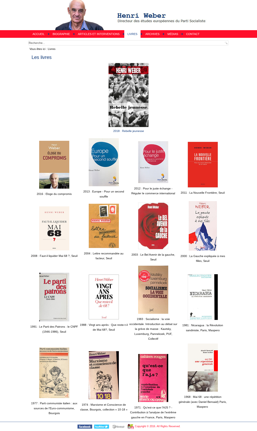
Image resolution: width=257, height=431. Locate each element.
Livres (132, 34)
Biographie (61, 34)
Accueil (39, 34)
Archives (152, 34)
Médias (172, 34)
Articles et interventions (98, 34)
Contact (193, 34)
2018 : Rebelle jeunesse (128, 131)
